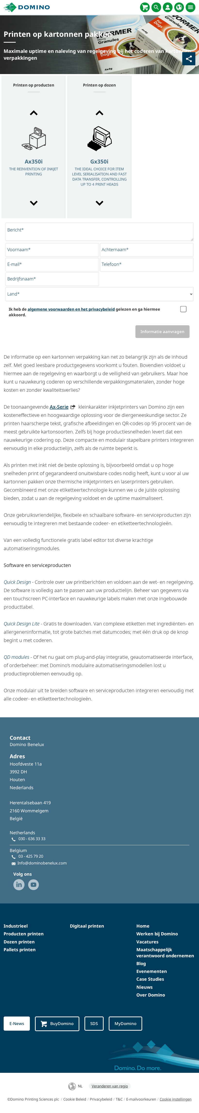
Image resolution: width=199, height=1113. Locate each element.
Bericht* (15, 230)
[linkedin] (19, 884)
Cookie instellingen (175, 1099)
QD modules (16, 657)
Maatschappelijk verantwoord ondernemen (165, 953)
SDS (94, 1023)
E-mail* (14, 264)
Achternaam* (115, 249)
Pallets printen (20, 949)
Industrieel (16, 926)
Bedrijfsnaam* (21, 279)
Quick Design (17, 582)
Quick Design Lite (22, 623)
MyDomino (125, 1023)
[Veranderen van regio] (179, 7)
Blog (141, 963)
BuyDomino (62, 1023)
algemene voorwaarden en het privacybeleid (71, 309)
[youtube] (33, 884)
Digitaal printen (87, 926)
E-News (16, 1023)
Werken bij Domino (157, 934)
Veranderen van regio (110, 1086)
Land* (13, 294)
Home (142, 926)
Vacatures (147, 942)
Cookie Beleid (74, 1099)
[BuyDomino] (145, 7)
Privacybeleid (101, 1099)
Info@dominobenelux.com (42, 863)
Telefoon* (112, 264)
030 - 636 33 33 (31, 838)
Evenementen (151, 971)
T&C (119, 1099)
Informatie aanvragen (162, 331)
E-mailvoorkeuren (141, 1099)
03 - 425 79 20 (30, 856)
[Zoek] (156, 7)
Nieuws (144, 987)
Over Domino (150, 995)
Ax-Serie (59, 406)
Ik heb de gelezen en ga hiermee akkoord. (84, 312)
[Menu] (190, 7)
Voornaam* (19, 249)
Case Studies (150, 979)
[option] (33, 158)
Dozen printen (19, 942)
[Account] (168, 7)
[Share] (188, 58)
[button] (33, 113)
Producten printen (24, 934)
